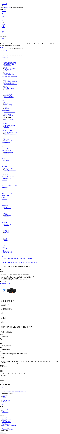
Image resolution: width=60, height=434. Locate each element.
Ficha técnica (2, 283)
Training (5, 238)
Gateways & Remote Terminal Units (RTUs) (10, 84)
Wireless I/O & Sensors (7, 89)
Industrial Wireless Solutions (8, 73)
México (3, 12)
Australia (3, 24)
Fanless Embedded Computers (8, 69)
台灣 (3, 31)
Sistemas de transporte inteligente (7, 424)
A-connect (3, 413)
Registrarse (4, 3)
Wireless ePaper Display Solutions (9, 74)
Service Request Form (7, 208)
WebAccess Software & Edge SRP (9, 88)
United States (4, 11)
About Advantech (4, 222)
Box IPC (5, 102)
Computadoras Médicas (7, 126)
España (3, 20)
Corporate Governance (7, 231)
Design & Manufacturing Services (6, 178)
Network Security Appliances (8, 113)
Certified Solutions (7, 80)
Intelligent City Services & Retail (7, 251)
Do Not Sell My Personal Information (7, 429)
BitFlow (5, 189)
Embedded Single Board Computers (9, 68)
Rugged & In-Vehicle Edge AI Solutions (10, 134)
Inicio (3, 250)
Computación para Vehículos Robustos (7, 148)
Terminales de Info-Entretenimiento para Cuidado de (12, 128)
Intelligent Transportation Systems (9, 106)
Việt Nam (3, 34)
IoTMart (3, 247)
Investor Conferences (7, 232)
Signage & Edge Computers (8, 140)
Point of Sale (6, 169)
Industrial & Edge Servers (5, 160)
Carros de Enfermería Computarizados (9, 125)
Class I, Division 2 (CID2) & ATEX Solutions (11, 81)
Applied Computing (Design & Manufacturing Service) (9, 76)
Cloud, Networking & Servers (6, 110)
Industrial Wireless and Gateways (9, 97)
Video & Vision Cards (7, 121)
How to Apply (6, 240)
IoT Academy (6, 214)
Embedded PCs (6, 67)
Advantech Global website (7, 7)
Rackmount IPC (6, 108)
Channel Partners (4, 199)
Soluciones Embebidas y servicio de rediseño (8, 176)
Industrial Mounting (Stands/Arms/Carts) (7, 142)
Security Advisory (4, 218)
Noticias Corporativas (5, 401)
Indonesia (3, 27)
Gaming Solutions (4, 180)
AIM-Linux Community (7, 215)
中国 (3, 25)
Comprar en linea (5, 395)
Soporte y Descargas (5, 205)
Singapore (3, 30)
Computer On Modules (7, 65)
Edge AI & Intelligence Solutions (9, 66)
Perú (3, 16)
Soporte (3, 203)
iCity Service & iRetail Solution (9, 138)
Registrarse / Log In (5, 50)
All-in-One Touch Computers (8, 168)
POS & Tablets (6, 139)
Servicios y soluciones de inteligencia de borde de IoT (9, 185)
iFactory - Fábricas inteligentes (6, 156)
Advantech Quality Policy (5, 195)
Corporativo (4, 220)
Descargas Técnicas (7, 283)
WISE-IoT (5, 202)
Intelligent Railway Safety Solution (9, 174)
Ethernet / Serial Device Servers (9, 93)
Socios (3, 197)
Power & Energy (6, 86)
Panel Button (2, 47)
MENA (3, 38)
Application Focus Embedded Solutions (10, 63)
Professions (6, 236)
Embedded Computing (5, 60)
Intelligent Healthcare (5, 123)
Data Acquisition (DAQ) (7, 82)
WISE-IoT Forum (6, 216)
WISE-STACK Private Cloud (8, 115)
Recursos (5, 213)
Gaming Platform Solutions (8, 70)
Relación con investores (5, 228)
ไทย (3, 32)
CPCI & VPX (6, 103)
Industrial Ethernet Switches (8, 94)
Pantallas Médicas (6, 127)
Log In (7, 3)
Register (1, 46)
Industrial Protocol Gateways (8, 96)
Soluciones (3, 146)
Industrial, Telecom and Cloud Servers (9, 112)
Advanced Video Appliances (8, 119)
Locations (5, 239)
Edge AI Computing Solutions (8, 152)
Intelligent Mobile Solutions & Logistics (7, 130)
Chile (4, 5)
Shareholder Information (7, 233)
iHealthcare (3, 158)
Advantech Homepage (3, 0)
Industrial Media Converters (8, 95)
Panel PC (5, 85)
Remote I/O (6, 87)
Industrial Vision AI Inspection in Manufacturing (11, 164)
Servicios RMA (6, 207)
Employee (3, 243)
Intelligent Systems (4, 100)
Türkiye (3, 33)
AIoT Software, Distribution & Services (10, 62)
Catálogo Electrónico (5, 412)
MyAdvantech (4, 4)
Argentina (3, 13)
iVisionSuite (4, 253)
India (3, 26)
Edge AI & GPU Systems (8, 104)
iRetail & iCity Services (5, 166)
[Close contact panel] (0, 386)
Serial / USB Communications (8, 98)
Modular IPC (6, 107)
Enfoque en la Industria (5, 409)
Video (3, 410)
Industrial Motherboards (7, 72)
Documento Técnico (5, 408)
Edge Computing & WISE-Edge (6, 150)
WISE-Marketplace (5, 248)
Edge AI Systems (6, 153)
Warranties (5, 209)
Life (4, 237)
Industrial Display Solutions (6, 183)
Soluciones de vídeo (4, 187)
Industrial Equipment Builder (6, 162)
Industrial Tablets (6, 133)
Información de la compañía (8, 224)
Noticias (3, 411)
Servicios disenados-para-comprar (6, 193)
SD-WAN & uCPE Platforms (8, 114)
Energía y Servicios (5, 418)
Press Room (6, 226)
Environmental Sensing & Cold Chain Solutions (11, 132)
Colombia (3, 15)
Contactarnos (4, 245)
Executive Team (6, 225)
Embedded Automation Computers (9, 83)
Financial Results (6, 230)
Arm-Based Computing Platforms (9, 64)
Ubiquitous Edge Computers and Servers (10, 170)
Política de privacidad (5, 428)
